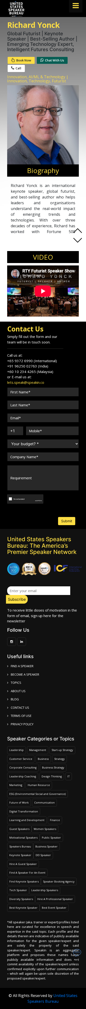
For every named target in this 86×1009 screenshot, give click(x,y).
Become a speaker (25, 674)
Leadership (16, 750)
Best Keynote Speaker (23, 907)
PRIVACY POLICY (22, 724)
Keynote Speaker (20, 855)
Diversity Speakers (21, 899)
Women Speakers (45, 829)
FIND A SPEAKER (22, 666)
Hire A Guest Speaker (23, 864)
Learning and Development (26, 820)
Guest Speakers (19, 829)
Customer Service (20, 759)
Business (43, 759)
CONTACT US (20, 707)
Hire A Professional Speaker (55, 899)
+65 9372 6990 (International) (32, 360)
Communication (44, 802)
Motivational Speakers (23, 837)
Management (37, 750)
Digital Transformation (23, 811)
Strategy (59, 759)
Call (18, 68)
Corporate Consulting (23, 767)
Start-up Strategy (62, 750)
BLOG (15, 699)
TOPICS (16, 682)
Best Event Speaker (54, 907)
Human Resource (39, 785)
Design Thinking (52, 776)
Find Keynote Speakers (24, 881)
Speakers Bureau (20, 846)
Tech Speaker (18, 890)
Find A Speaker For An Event (27, 872)
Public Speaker (51, 837)
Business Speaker (46, 846)
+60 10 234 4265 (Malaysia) (30, 371)
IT (68, 776)
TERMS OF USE (21, 716)
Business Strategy (53, 767)
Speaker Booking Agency (59, 881)
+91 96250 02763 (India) (27, 366)
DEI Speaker (43, 855)
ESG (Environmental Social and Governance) (37, 794)
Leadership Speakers (44, 890)
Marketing (15, 785)
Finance (55, 820)
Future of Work (19, 802)
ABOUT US (18, 691)
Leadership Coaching (22, 776)
